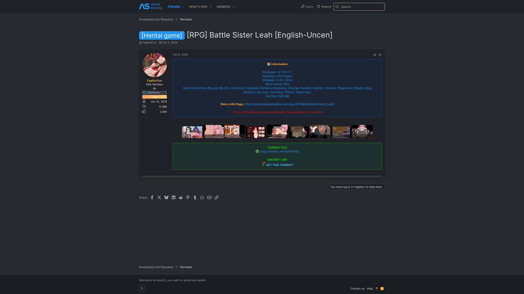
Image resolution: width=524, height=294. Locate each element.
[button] (183, 6)
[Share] (374, 55)
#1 (380, 54)
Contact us (358, 288)
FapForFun (149, 42)
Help (370, 288)
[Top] (376, 288)
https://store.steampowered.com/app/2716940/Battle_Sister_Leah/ (289, 104)
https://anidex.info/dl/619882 (279, 151)
